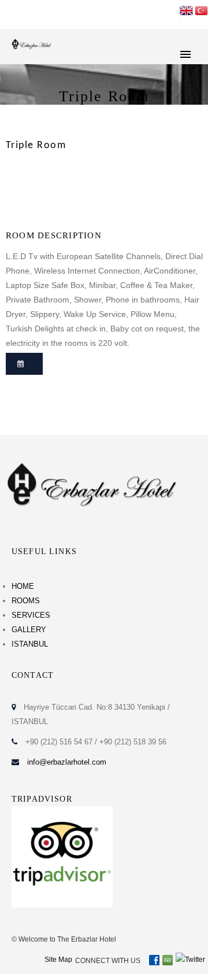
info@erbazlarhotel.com (66, 762)
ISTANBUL (30, 644)
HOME (23, 586)
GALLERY (29, 629)
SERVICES (31, 615)
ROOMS (26, 600)
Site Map (58, 959)
